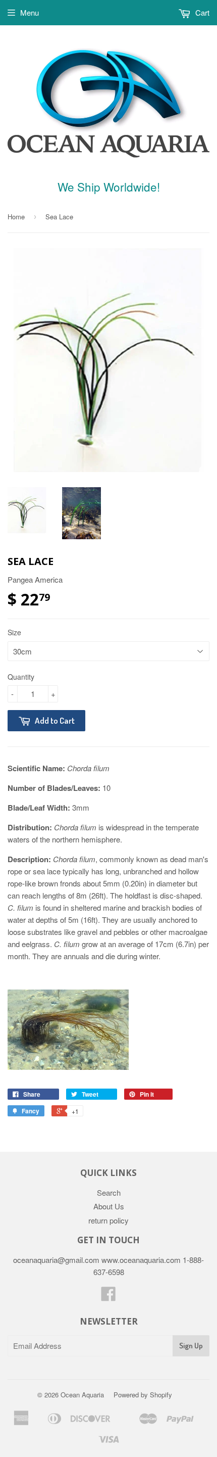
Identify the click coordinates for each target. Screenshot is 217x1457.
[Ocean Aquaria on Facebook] (108, 1296)
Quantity (21, 677)
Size (14, 632)
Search (109, 1192)
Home (16, 216)
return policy (108, 1220)
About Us (108, 1206)
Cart (201, 12)
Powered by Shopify (143, 1394)
